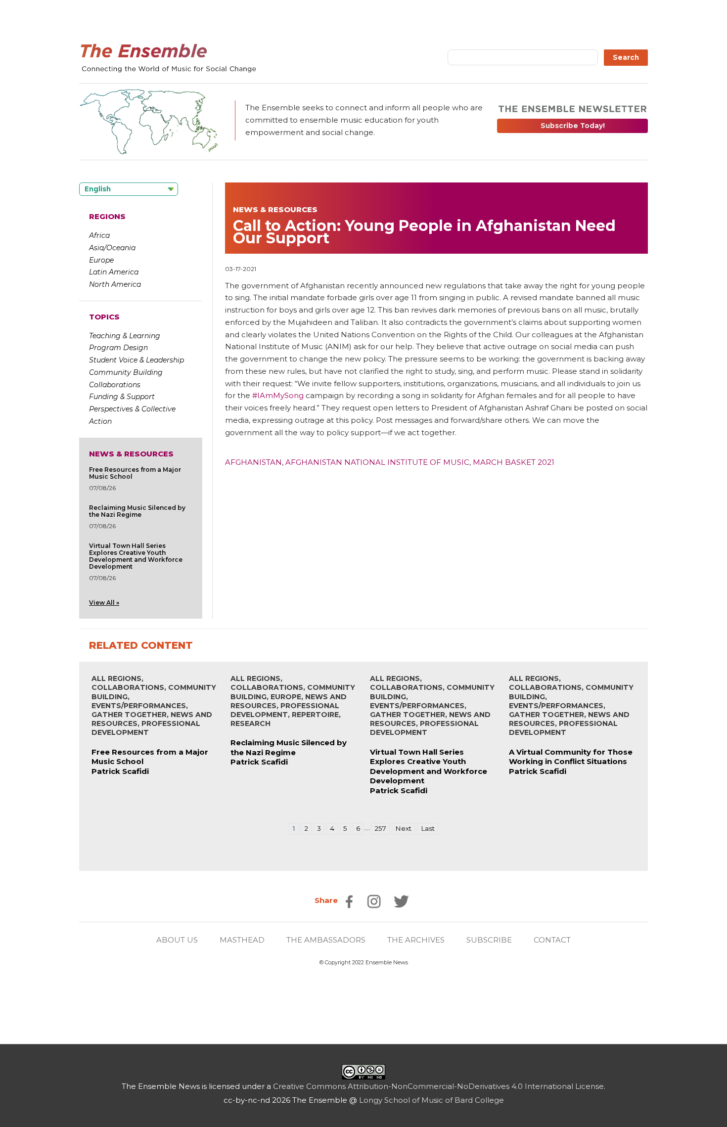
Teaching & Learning (124, 335)
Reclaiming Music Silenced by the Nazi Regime (137, 511)
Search (626, 57)
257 (380, 828)
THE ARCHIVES (416, 940)
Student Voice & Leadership (136, 360)
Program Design (118, 347)
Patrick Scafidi (120, 771)
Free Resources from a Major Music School (135, 473)
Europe (101, 260)
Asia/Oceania (112, 247)
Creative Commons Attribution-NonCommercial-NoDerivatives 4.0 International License (438, 1086)
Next (403, 828)
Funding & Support (122, 396)
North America (115, 284)
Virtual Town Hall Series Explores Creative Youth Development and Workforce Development (135, 556)
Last (428, 828)
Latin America (113, 272)
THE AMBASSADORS (325, 940)
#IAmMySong (278, 395)
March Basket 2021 (513, 462)
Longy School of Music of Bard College (431, 1100)
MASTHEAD (242, 940)
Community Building (126, 372)
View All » (104, 602)
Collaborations (114, 384)
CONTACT (552, 940)
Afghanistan (253, 462)
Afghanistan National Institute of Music (377, 462)
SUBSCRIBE (489, 940)
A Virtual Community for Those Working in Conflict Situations (571, 756)
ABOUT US (177, 940)
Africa (99, 235)
